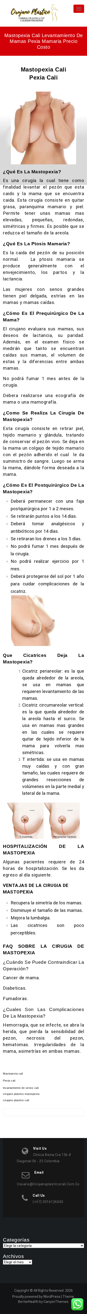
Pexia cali (9, 1080)
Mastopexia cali (13, 1073)
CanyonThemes (56, 1302)
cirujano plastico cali (16, 1100)
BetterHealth (28, 1302)
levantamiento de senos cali (21, 1087)
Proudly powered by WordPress (36, 1296)
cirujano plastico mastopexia (21, 1093)
